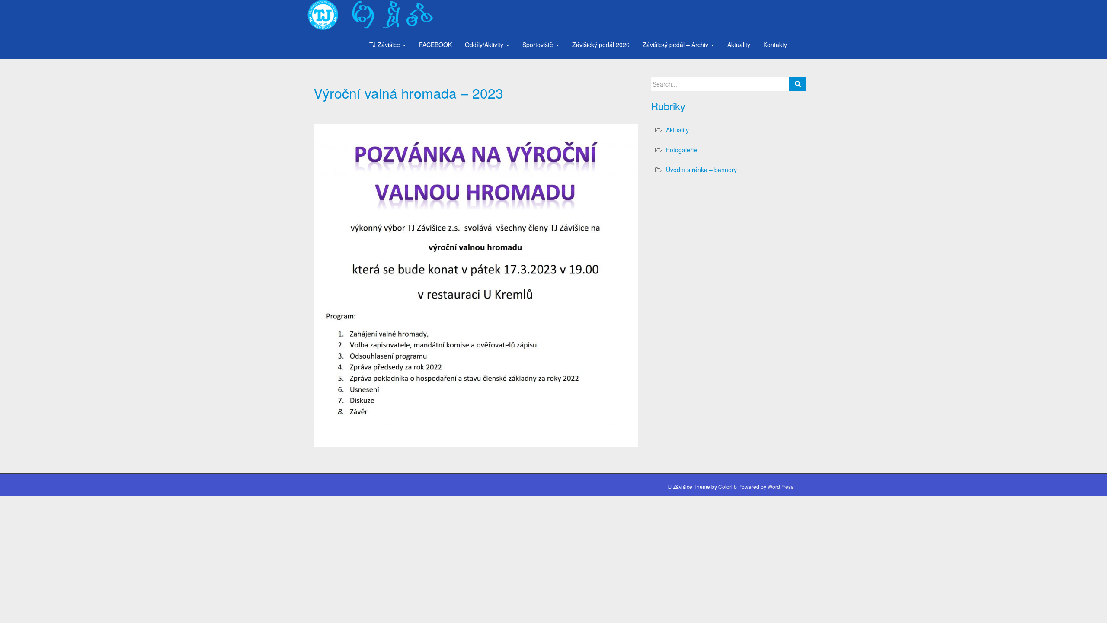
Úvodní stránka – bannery (701, 169)
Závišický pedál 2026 (601, 44)
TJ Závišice (385, 44)
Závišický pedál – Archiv (676, 44)
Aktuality (738, 44)
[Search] (797, 84)
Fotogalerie (681, 149)
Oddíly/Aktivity (485, 44)
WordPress (780, 486)
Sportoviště (538, 44)
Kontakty (775, 44)
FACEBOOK (435, 44)
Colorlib (727, 486)
